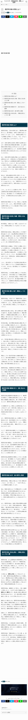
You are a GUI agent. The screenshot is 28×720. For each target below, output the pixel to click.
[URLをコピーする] (25, 16)
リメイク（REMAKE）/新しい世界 (14, 1)
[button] (3, 16)
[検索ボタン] (26, 1)
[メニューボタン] (1, 1)
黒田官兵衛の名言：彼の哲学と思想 (13, 111)
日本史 (12, 12)
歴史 (8, 12)
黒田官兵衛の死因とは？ (10, 96)
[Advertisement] (14, 34)
